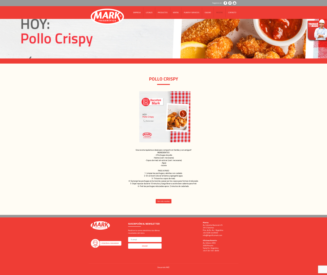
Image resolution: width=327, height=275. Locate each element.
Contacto (232, 12)
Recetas (219, 12)
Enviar (145, 246)
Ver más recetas (163, 201)
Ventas (176, 12)
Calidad (208, 12)
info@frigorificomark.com (212, 235)
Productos (163, 12)
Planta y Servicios (191, 12)
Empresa (137, 12)
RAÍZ (168, 267)
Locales (149, 12)
